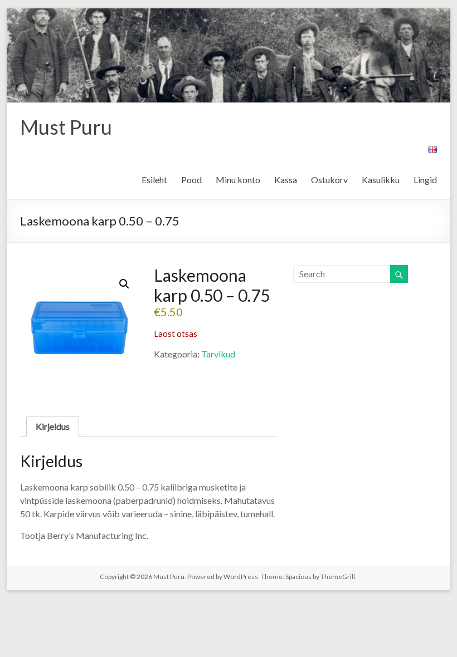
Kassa (285, 179)
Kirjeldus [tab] (53, 426)
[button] (124, 284)
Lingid (425, 179)
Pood (191, 179)
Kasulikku (381, 179)
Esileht (154, 179)
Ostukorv (329, 179)
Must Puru (66, 127)
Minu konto (238, 179)
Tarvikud (218, 354)
